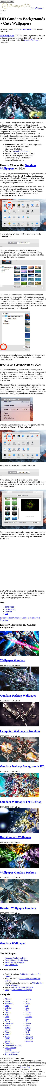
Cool (27, 1008)
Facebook (9, 618)
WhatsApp (17, 618)
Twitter (3, 618)
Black (28, 1003)
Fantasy (29, 1012)
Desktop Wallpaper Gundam (18, 908)
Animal (28, 999)
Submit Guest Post (12, 1052)
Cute (7, 1010)
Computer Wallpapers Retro (15, 958)
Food (7, 1017)
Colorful (8, 1008)
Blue (7, 1006)
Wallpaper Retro (11, 965)
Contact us (9, 1043)
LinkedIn (31, 618)
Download (4, 620)
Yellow (7, 1041)
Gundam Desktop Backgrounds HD (22, 766)
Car (27, 1006)
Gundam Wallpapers (23, 29)
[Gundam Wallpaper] (19, 938)
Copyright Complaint (13, 1045)
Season (7, 1034)
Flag (6, 1014)
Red (27, 1032)
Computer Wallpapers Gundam (20, 731)
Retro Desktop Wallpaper (15, 962)
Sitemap (8, 1050)
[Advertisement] (23, 68)
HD (6, 614)
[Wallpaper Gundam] (19, 655)
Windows (29, 1039)
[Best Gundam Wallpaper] (19, 832)
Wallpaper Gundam (12, 660)
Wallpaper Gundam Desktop (18, 872)
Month (28, 1023)
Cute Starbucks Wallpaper (23, 987)
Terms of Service (11, 1054)
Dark (27, 1010)
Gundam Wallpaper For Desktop (20, 801)
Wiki (7, 990)
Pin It (37, 618)
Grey (27, 1021)
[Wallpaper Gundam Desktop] (19, 867)
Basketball (9, 1003)
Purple (28, 1030)
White (7, 1039)
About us (29, 1041)
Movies (8, 1025)
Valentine (29, 1037)
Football (29, 1017)
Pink (6, 1030)
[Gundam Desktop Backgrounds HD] (19, 761)
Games (7, 1019)
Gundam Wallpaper (12, 943)
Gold (27, 1019)
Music (28, 1025)
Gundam (8, 611)
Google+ (24, 618)
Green (7, 1021)
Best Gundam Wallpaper (15, 837)
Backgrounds (10, 609)
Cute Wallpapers (37, 8)
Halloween (9, 1023)
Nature (7, 1028)
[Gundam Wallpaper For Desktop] (19, 797)
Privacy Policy (10, 1048)
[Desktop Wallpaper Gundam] (19, 903)
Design (7, 1012)
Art (27, 1001)
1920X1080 (9, 607)
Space (28, 1034)
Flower (28, 1014)
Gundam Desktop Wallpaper (18, 695)
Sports (7, 1037)
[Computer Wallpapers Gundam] (19, 726)
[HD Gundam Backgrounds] (23, 106)
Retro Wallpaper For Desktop (16, 960)
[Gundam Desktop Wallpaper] (19, 690)
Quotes (7, 1032)
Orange (28, 1028)
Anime (7, 1001)
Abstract (8, 999)
